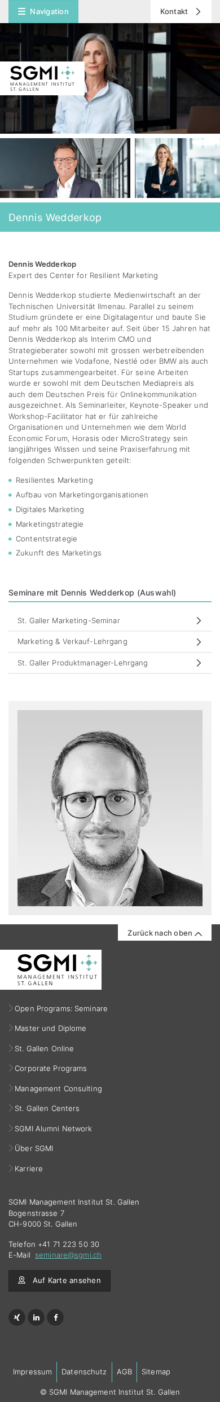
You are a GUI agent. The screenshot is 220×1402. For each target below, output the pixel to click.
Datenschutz (84, 1371)
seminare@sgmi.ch (68, 1254)
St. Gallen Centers (47, 1108)
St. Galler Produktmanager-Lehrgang (82, 662)
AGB (124, 1371)
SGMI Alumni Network (54, 1128)
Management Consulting (58, 1088)
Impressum (32, 1371)
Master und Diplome (50, 1028)
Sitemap (156, 1371)
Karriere (29, 1168)
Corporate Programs (51, 1068)
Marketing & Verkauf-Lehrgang (72, 641)
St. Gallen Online (44, 1048)
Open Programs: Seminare (61, 1008)
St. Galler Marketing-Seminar (68, 620)
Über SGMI (34, 1148)
